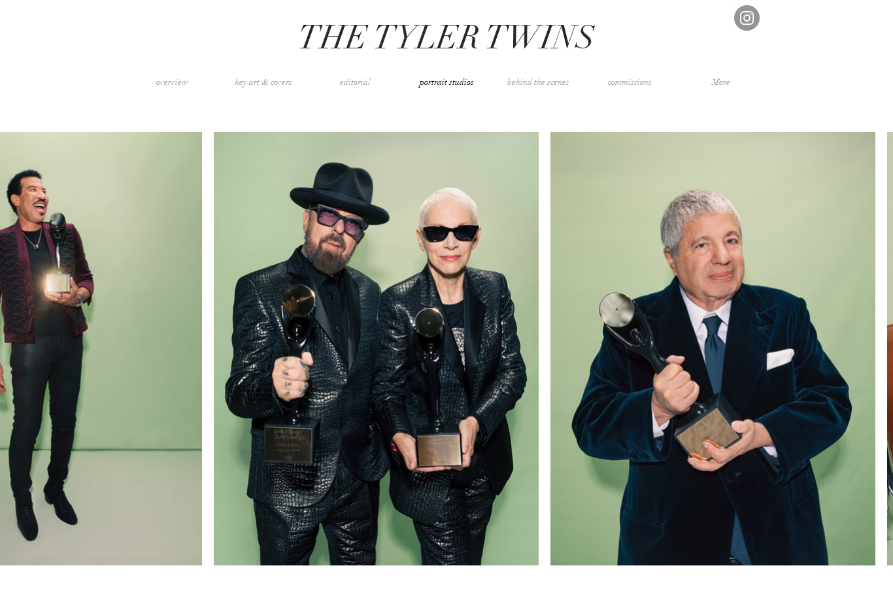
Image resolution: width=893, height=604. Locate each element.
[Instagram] (747, 18)
